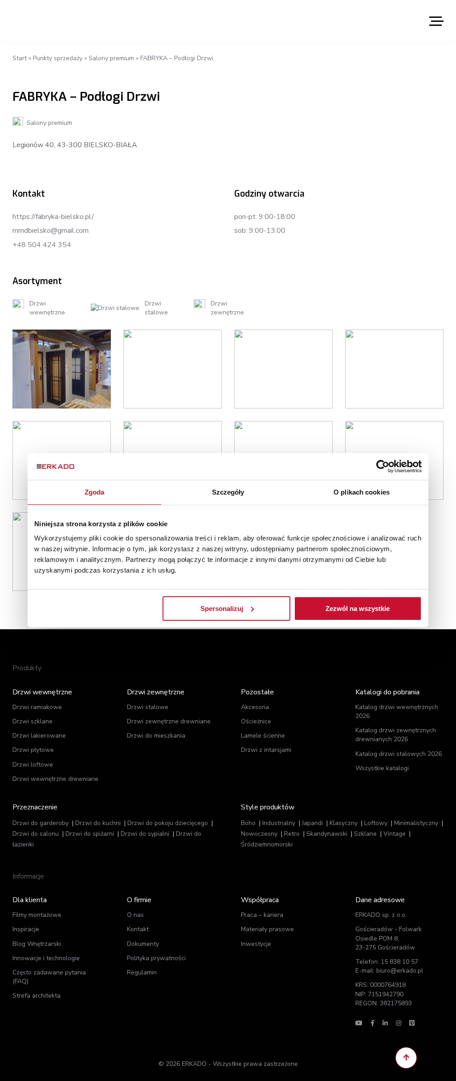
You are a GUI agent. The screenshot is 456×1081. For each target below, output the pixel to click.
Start (19, 58)
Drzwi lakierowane (39, 735)
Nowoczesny (259, 833)
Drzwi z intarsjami (266, 750)
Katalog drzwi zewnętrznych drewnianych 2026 (395, 734)
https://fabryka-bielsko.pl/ (53, 217)
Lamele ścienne (263, 735)
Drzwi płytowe (33, 750)
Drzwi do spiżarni (89, 833)
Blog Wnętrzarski (36, 944)
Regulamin (142, 972)
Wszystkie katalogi (382, 768)
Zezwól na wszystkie (358, 608)
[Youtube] (358, 1023)
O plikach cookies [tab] (362, 492)
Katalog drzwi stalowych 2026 (398, 754)
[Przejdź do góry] (406, 1058)
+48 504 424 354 (41, 245)
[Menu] (436, 20)
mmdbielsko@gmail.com (50, 230)
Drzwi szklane (32, 721)
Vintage (394, 833)
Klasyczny (344, 823)
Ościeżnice (256, 721)
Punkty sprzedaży (57, 58)
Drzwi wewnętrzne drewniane (55, 779)
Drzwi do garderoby (40, 823)
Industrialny (278, 823)
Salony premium (111, 58)
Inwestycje (256, 944)
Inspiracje (25, 929)
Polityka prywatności (156, 958)
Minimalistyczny (416, 823)
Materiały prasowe (267, 929)
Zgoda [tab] (95, 492)
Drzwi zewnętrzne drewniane (169, 721)
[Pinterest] (412, 1023)
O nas (135, 915)
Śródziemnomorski (267, 844)
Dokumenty (143, 944)
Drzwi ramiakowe (37, 707)
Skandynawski (326, 833)
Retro (292, 833)
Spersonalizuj (221, 608)
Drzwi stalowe (147, 707)
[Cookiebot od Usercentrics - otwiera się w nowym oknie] (383, 466)
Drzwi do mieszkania (156, 735)
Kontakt (138, 929)
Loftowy (375, 823)
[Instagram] (398, 1023)
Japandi (312, 823)
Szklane (365, 833)
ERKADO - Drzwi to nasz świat (54, 20)
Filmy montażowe (36, 915)
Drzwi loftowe (32, 764)
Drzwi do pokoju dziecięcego (167, 823)
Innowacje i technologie (46, 958)
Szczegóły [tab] (228, 492)
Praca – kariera (262, 915)
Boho (248, 823)
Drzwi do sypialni (145, 833)
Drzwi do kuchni (98, 823)
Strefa (36, 995)
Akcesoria (255, 707)
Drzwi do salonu (35, 833)
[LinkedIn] (385, 1023)
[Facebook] (372, 1023)
